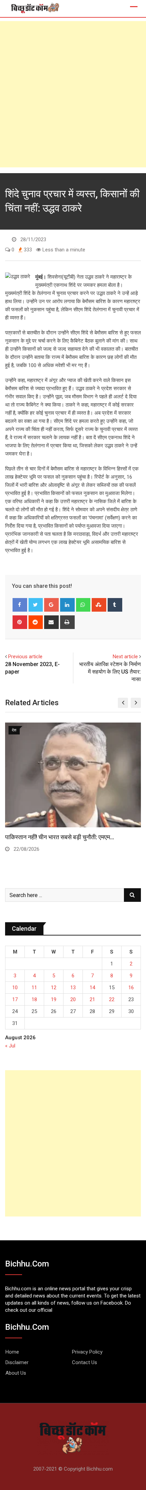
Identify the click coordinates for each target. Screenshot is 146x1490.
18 (34, 999)
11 (34, 987)
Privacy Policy (87, 1352)
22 (111, 999)
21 (92, 999)
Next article (125, 656)
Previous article (25, 656)
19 (53, 999)
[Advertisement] (73, 94)
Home (12, 1352)
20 (73, 999)
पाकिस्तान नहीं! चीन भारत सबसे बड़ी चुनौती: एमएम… (59, 837)
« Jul (10, 1046)
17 (15, 999)
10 (15, 987)
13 (73, 987)
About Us (15, 1373)
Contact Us (84, 1362)
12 (53, 987)
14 (92, 987)
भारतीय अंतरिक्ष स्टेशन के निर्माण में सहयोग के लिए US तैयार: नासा (110, 672)
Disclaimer (17, 1362)
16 (131, 987)
